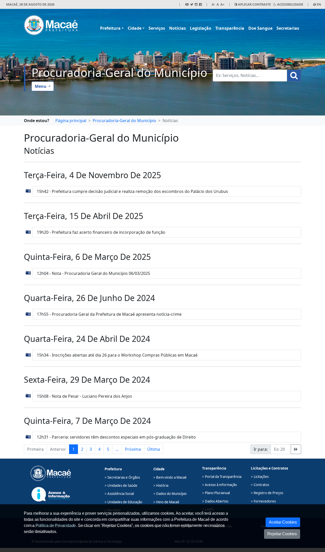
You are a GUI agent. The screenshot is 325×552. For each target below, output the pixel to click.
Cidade (134, 28)
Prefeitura (110, 28)
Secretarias (288, 28)
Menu (41, 86)
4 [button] (99, 449)
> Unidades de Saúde (121, 485)
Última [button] (153, 449)
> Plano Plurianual (216, 493)
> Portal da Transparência (221, 476)
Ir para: (261, 449)
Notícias (177, 28)
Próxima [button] (133, 449)
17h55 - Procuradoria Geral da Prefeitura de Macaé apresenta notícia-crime (109, 314)
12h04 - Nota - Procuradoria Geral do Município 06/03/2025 (93, 273)
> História (160, 485)
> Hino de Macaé (166, 502)
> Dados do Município (170, 493)
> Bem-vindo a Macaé (170, 477)
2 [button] (82, 449)
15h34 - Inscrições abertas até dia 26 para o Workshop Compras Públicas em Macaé (117, 355)
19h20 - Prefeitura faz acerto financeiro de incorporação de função (101, 232)
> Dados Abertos (215, 501)
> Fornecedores (263, 501)
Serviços (157, 28)
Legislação (200, 28)
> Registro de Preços (267, 493)
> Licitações (260, 476)
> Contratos (260, 484)
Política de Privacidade (56, 525)
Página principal (70, 120)
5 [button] (108, 449)
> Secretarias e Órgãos (122, 477)
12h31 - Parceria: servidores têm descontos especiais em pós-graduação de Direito (116, 437)
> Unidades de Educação (123, 502)
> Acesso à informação (219, 484)
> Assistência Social (119, 493)
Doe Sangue (260, 28)
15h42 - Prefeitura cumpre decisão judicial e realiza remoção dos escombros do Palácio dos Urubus (132, 191)
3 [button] (91, 449)
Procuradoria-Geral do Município (119, 72)
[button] (28, 190)
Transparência (229, 28)
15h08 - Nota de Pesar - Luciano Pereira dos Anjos (84, 396)
